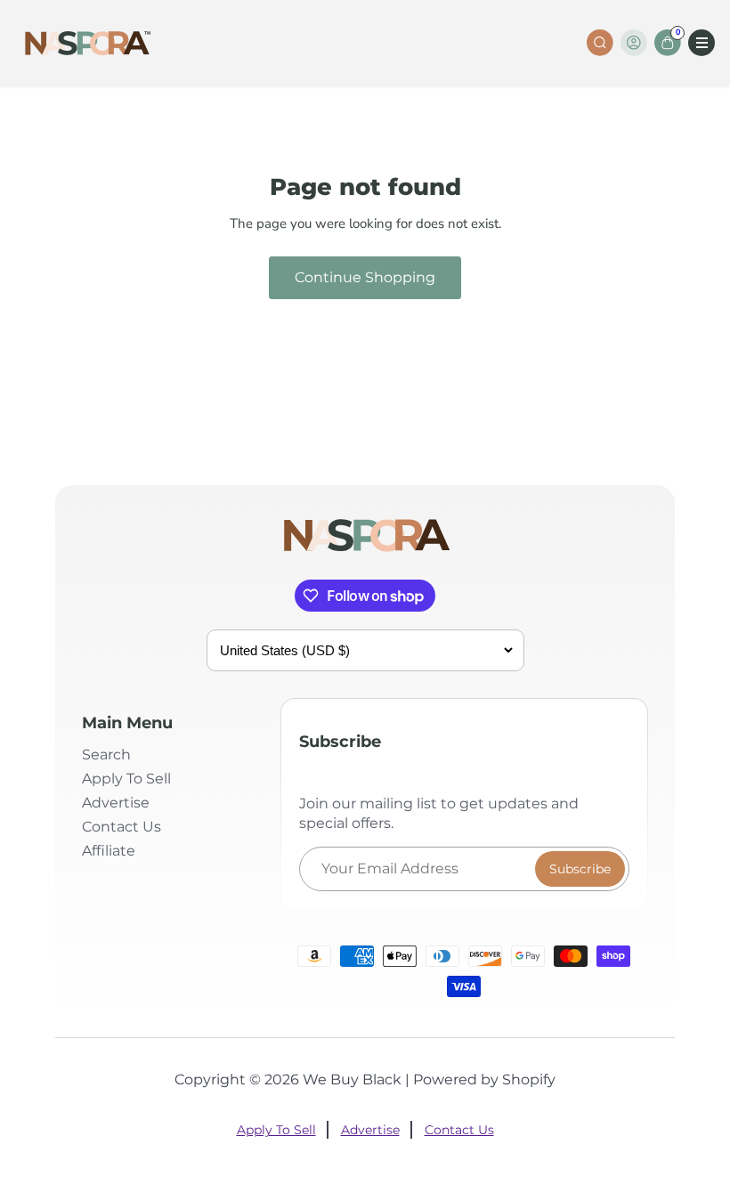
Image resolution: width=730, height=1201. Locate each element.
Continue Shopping (365, 277)
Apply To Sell (126, 778)
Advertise (116, 802)
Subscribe (580, 869)
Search (106, 754)
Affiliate (108, 850)
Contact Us (121, 826)
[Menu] (701, 42)
